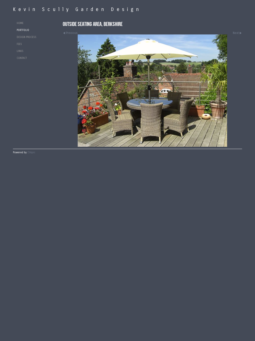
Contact (22, 58)
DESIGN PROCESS (26, 37)
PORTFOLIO (23, 30)
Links (20, 51)
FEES (19, 44)
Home (20, 23)
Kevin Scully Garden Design (77, 9)
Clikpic (31, 152)
